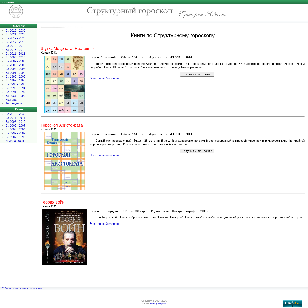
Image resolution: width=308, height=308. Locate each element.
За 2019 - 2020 (15, 38)
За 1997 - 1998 (15, 80)
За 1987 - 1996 (15, 137)
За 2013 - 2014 (15, 49)
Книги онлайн (15, 141)
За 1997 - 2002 (15, 133)
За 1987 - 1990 (15, 95)
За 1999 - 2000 (15, 76)
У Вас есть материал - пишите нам (22, 288)
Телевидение (14, 103)
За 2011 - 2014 (15, 118)
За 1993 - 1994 (15, 88)
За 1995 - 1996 (15, 84)
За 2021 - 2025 (15, 34)
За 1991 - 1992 (15, 92)
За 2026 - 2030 (15, 30)
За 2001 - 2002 (15, 72)
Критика (11, 99)
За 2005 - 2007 (15, 125)
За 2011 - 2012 (15, 53)
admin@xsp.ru (158, 303)
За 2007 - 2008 (15, 61)
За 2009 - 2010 (15, 57)
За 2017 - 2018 (15, 42)
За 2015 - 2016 (15, 46)
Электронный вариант (104, 78)
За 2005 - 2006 (15, 65)
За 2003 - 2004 (15, 69)
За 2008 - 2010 (15, 121)
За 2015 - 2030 (15, 114)
